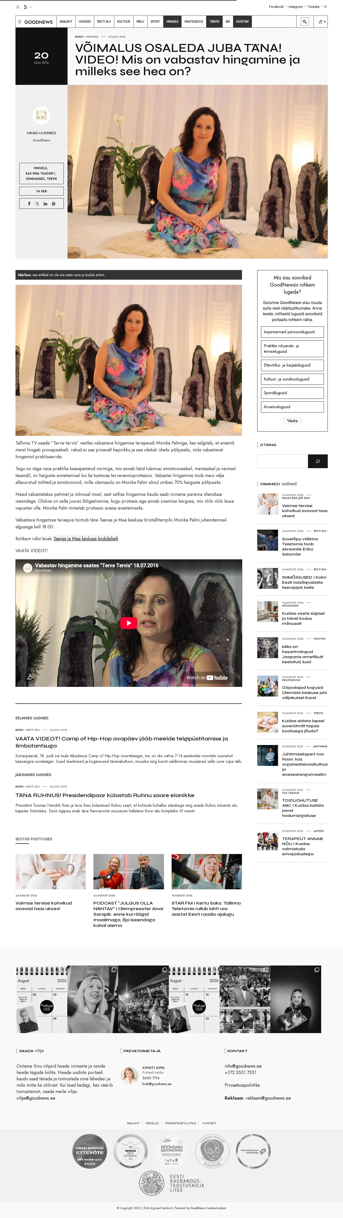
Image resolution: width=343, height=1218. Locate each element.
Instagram (296, 6)
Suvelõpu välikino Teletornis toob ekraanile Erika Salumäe (300, 546)
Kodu (79, 37)
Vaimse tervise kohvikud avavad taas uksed (43, 905)
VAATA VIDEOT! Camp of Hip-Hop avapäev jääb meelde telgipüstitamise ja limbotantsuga (121, 742)
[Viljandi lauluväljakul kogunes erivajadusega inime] (245, 999)
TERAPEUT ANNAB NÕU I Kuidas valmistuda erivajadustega (302, 846)
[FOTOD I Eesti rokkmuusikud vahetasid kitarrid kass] (295, 999)
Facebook (276, 6)
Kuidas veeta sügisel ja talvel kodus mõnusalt (303, 618)
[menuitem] (66, 21)
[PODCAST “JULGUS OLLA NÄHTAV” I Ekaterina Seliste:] (194, 999)
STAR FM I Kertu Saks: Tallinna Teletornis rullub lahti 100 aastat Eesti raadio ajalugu (206, 908)
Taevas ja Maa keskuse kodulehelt (85, 538)
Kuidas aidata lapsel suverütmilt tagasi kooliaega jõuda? (303, 725)
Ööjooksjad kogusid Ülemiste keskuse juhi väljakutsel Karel (304, 692)
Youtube (313, 6)
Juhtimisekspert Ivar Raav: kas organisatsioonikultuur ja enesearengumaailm (305, 764)
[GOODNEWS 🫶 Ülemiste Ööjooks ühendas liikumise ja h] (143, 999)
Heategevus (291, 680)
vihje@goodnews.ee (36, 1098)
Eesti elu (33, 730)
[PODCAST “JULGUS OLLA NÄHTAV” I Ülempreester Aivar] (42, 999)
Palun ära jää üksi (296, 498)
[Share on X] (37, 203)
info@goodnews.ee (243, 1066)
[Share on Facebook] (29, 203)
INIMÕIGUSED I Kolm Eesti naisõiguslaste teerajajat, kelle (304, 582)
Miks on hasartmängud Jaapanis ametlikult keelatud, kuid (302, 654)
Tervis (52, 179)
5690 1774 (150, 1078)
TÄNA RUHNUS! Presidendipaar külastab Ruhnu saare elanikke (104, 795)
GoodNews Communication (208, 1208)
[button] (19, 21)
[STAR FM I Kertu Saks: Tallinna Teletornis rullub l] (92, 999)
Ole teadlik (290, 793)
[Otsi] (318, 461)
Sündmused (35, 179)
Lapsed (319, 831)
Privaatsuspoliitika (242, 1085)
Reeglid (152, 1123)
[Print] (54, 203)
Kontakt (209, 1123)
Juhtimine (321, 746)
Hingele (92, 37)
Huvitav (320, 639)
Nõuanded (290, 606)
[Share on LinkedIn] (45, 203)
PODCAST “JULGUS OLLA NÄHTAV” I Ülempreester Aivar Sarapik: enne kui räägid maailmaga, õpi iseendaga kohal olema (128, 914)
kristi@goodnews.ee (156, 1083)
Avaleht (133, 1123)
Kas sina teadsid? (40, 173)
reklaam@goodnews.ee (268, 1098)
